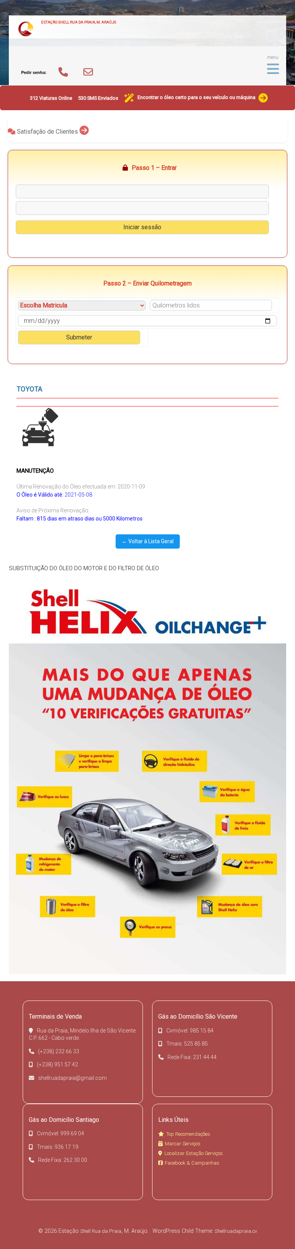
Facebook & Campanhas (192, 1163)
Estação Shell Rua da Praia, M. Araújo (78, 22)
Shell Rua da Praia (100, 1231)
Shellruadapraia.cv (236, 1231)
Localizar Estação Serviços (193, 1153)
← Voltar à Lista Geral (148, 541)
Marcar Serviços (183, 1144)
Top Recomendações (188, 1134)
